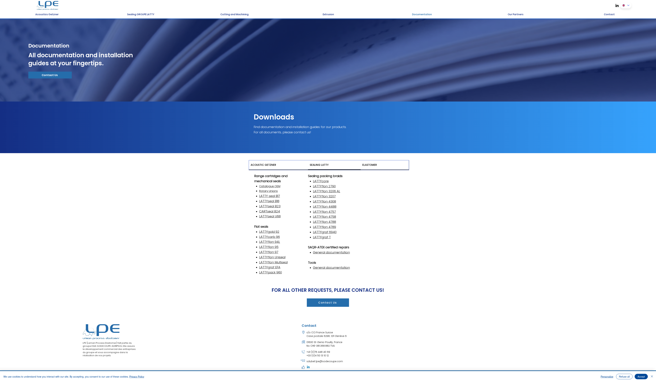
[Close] (652, 376)
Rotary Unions (268, 191)
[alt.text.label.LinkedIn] (617, 5)
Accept (641, 376)
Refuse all (624, 376)
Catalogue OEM (269, 186)
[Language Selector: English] (625, 5)
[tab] (278, 165)
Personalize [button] (607, 376)
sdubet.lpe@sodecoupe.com (324, 361)
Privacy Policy (136, 376)
